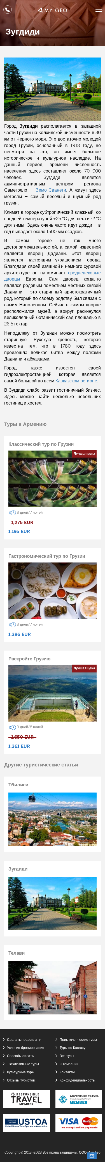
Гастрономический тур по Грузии (46, 556)
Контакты (67, 1072)
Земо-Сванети (51, 190)
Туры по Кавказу (72, 1048)
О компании (69, 1064)
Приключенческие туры (78, 1039)
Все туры (67, 1056)
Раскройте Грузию (29, 659)
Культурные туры (20, 1072)
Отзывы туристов (21, 1080)
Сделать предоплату (24, 1039)
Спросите (92, 1155)
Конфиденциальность (77, 1080)
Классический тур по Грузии (41, 444)
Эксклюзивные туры (23, 1064)
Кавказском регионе (76, 381)
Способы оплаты (20, 1056)
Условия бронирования (25, 1048)
